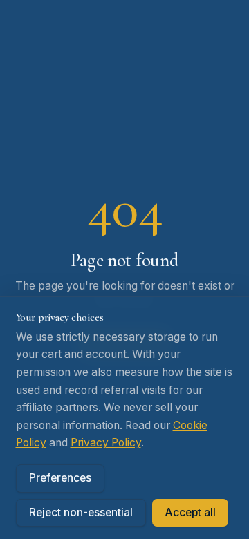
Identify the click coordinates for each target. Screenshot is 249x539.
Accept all (190, 512)
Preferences (60, 477)
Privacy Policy (106, 442)
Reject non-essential (81, 512)
